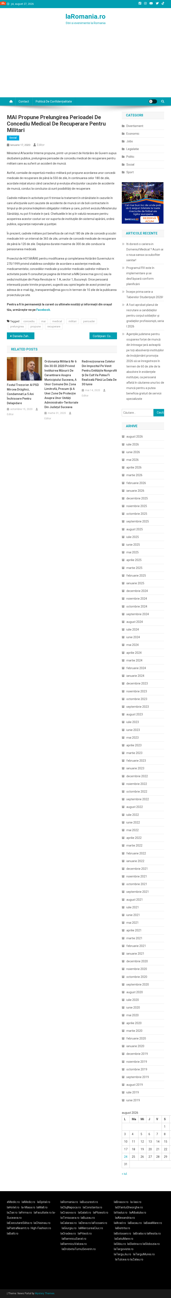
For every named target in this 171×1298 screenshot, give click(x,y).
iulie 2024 (132, 629)
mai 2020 (132, 1015)
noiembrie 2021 (136, 876)
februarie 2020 (136, 1038)
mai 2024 (132, 645)
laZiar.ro (12, 1212)
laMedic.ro (29, 1202)
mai (43, 321)
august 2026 (134, 436)
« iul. (124, 1173)
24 (125, 1156)
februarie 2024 (136, 668)
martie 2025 (134, 568)
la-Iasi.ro (135, 1202)
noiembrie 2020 (136, 969)
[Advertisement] (85, 66)
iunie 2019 (133, 1100)
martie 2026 (134, 475)
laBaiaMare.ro (153, 1223)
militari (73, 321)
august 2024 (134, 621)
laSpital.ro (43, 1202)
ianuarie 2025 (135, 583)
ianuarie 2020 (135, 1046)
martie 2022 (134, 845)
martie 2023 (134, 753)
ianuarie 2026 (135, 490)
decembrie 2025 (137, 498)
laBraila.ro (139, 1233)
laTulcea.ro (122, 1259)
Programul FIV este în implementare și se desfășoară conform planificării (140, 276)
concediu (29, 321)
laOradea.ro (68, 1233)
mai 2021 (132, 922)
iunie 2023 (133, 730)
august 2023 (134, 714)
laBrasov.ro (121, 1202)
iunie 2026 (133, 452)
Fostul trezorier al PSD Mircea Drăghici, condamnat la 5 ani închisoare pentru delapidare (23, 394)
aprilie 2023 (134, 745)
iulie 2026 (132, 444)
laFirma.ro (25, 1212)
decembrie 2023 (137, 683)
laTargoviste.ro (123, 1249)
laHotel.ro (13, 1207)
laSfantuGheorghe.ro (129, 1207)
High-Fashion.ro (41, 1228)
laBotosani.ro (122, 1233)
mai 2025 (132, 552)
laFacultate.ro (43, 1212)
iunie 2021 (133, 915)
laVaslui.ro (121, 1212)
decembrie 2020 (137, 961)
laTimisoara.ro (69, 1217)
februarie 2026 (136, 483)
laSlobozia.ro (151, 1244)
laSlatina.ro (134, 1244)
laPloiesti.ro (100, 1212)
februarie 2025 (136, 575)
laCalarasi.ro (68, 1223)
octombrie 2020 (136, 976)
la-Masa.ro (28, 1207)
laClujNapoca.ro (70, 1207)
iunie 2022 (133, 822)
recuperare (53, 326)
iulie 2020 (132, 1000)
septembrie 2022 (137, 799)
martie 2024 (134, 660)
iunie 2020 (133, 1007)
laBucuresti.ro (89, 1202)
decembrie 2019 (137, 1053)
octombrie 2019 (136, 1069)
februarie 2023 (136, 760)
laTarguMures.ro (144, 1254)
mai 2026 (132, 459)
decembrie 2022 (137, 776)
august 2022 (134, 807)
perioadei (89, 321)
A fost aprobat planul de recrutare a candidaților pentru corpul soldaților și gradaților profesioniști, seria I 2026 (145, 315)
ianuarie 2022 (135, 861)
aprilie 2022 (134, 837)
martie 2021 (134, 938)
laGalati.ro (84, 1212)
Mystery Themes (44, 1293)
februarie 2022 (136, 853)
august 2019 (134, 1084)
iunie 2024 (133, 637)
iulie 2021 (132, 907)
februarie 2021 (136, 946)
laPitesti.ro (85, 1233)
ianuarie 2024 (135, 675)
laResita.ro (154, 1233)
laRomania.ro (85, 16)
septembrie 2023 (137, 706)
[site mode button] (153, 101)
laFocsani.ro (99, 1223)
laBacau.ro (135, 1223)
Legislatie (132, 149)
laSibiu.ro (120, 1244)
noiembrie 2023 (136, 691)
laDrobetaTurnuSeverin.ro (79, 1249)
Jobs (129, 141)
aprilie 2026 (134, 467)
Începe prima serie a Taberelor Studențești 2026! (144, 294)
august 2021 (134, 899)
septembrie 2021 (137, 891)
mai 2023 (132, 737)
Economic (132, 133)
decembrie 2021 (137, 868)
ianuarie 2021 (135, 953)
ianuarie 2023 (135, 768)
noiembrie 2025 (136, 506)
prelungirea (17, 326)
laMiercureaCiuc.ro (90, 1228)
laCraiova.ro (68, 1212)
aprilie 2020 (134, 1023)
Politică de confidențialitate (54, 101)
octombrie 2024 (136, 606)
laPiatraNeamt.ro (18, 1228)
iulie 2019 (132, 1092)
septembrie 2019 (137, 1077)
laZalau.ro (136, 1259)
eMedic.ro (13, 1202)
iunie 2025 (133, 544)
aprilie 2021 (134, 930)
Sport (130, 172)
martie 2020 (134, 1030)
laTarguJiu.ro (123, 1254)
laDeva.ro (85, 1223)
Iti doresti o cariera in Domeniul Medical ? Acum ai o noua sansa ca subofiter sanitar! (144, 252)
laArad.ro (120, 1223)
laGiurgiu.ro (70, 1228)
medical (57, 321)
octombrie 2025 (136, 513)
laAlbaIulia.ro (137, 1212)
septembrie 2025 (137, 521)
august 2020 (134, 992)
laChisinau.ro (42, 1223)
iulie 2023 (132, 722)
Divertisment (134, 126)
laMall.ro (42, 1207)
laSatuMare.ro (123, 1238)
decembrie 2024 (137, 591)
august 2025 (134, 529)
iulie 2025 (132, 537)
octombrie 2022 (136, 791)
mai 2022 (132, 830)
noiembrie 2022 (136, 784)
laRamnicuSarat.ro (74, 1238)
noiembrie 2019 (136, 1061)
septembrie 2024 (137, 614)
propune (35, 326)
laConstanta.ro (92, 1207)
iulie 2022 (132, 814)
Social (13, 137)
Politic (130, 156)
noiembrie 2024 (136, 598)
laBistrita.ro (122, 1228)
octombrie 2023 (136, 699)
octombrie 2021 (136, 884)
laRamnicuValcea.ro (73, 1244)
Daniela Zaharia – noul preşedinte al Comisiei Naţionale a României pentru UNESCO (23, 336)
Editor (41, 144)
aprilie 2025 (134, 560)
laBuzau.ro (88, 1217)
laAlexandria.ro (125, 1217)
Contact (24, 101)
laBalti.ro (12, 1233)
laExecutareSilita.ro (19, 1223)
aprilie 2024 (134, 652)
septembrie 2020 (137, 984)
